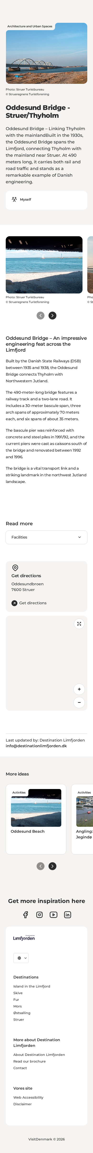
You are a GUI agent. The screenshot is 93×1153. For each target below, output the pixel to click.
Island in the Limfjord (31, 986)
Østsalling (22, 1013)
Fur (16, 999)
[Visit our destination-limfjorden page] (67, 915)
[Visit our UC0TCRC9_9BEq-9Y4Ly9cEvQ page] (53, 915)
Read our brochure (29, 1061)
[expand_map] (79, 624)
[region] (46, 663)
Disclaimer (22, 1104)
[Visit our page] (25, 915)
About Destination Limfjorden (39, 1055)
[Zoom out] (79, 702)
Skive (18, 993)
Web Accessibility (28, 1097)
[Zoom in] (79, 689)
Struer (18, 1019)
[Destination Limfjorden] (24, 938)
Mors (17, 1006)
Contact (20, 1068)
